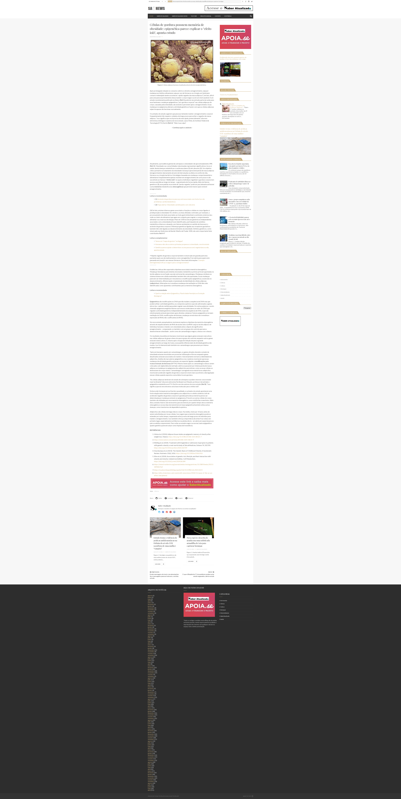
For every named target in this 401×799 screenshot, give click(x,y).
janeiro (150, 606)
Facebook (163, 512)
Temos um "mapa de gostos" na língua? (169, 241)
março (150, 602)
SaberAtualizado (225, 295)
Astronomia (224, 279)
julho (149, 617)
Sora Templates (160, 796)
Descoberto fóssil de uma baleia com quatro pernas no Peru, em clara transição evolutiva (238, 166)
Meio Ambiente (225, 292)
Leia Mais (157, 564)
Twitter (159, 512)
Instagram (170, 512)
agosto (150, 595)
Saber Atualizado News (179, 16)
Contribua (227, 16)
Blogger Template (173, 796)
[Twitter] (251, 1)
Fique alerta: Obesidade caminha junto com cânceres (176, 205)
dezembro (151, 608)
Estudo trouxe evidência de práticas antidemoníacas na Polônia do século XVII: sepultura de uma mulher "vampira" (165, 543)
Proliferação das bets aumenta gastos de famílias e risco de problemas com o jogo (233, 58)
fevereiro (151, 604)
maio (149, 599)
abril (149, 601)
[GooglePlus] (245, 1)
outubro (150, 611)
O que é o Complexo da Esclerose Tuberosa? (237, 106)
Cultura (223, 286)
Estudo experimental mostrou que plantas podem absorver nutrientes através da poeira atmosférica (200, 1)
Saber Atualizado (162, 16)
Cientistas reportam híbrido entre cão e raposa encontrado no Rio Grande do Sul (239, 237)
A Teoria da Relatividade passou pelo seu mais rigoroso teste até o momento (239, 219)
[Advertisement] (182, 145)
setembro (151, 613)
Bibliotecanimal (205, 16)
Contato (218, 16)
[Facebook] (242, 1)
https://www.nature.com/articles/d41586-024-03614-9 (174, 440)
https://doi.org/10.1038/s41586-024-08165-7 (185, 437)
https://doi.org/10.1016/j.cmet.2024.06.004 (169, 461)
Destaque (223, 289)
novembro (151, 609)
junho (149, 597)
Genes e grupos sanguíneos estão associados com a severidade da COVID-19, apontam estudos (239, 201)
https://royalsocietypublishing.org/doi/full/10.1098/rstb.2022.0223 (178, 470)
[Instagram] (248, 1)
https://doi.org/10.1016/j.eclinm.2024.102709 (170, 448)
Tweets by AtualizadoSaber (229, 95)
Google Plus (167, 512)
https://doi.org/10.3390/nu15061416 (189, 453)
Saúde (222, 298)
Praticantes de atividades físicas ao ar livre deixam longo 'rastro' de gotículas (239, 184)
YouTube (194, 16)
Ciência (156, 491)
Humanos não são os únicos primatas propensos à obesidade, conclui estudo (182, 244)
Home (151, 16)
